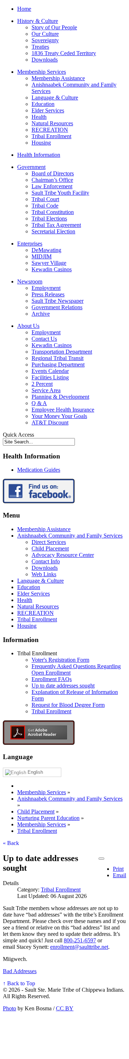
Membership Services (41, 72)
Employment (46, 288)
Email (119, 875)
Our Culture (45, 34)
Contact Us (44, 339)
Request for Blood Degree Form (68, 705)
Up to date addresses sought (63, 685)
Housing (41, 143)
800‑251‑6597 (80, 940)
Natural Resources (52, 123)
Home (24, 9)
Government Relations (57, 307)
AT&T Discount (50, 422)
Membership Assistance (58, 78)
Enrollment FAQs (52, 679)
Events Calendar (50, 371)
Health (39, 117)
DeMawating (46, 250)
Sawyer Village (49, 263)
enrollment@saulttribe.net (79, 947)
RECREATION (50, 130)
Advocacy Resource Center (63, 555)
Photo (9, 1008)
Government (31, 167)
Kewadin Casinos (52, 269)
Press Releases (48, 294)
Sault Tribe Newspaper (57, 301)
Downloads (45, 60)
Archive (41, 314)
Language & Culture (55, 97)
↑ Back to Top (19, 983)
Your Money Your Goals (59, 416)
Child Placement (50, 548)
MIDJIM (42, 256)
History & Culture (37, 21)
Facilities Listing (50, 377)
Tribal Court (45, 199)
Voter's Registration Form (60, 660)
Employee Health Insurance (63, 410)
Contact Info (46, 561)
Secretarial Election (53, 231)
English (34, 772)
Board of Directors (53, 173)
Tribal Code (45, 206)
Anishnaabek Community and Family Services (70, 536)
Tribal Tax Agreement (56, 225)
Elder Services (48, 110)
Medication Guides (38, 470)
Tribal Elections (49, 218)
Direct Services (49, 542)
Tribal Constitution (53, 212)
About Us (28, 326)
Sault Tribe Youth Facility (60, 193)
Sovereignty (45, 40)
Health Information (38, 155)
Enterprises (29, 244)
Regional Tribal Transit (57, 358)
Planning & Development (60, 397)
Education (43, 104)
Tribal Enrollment (51, 136)
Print (118, 869)
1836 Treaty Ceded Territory (64, 53)
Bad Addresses (20, 971)
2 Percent (42, 384)
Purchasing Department (58, 364)
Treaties (40, 47)
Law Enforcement (52, 186)
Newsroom (29, 281)
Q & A (39, 403)
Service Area (46, 390)
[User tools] (101, 859)
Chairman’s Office (52, 180)
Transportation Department (62, 352)
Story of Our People (54, 27)
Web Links (44, 574)
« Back (11, 843)
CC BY (64, 1008)
